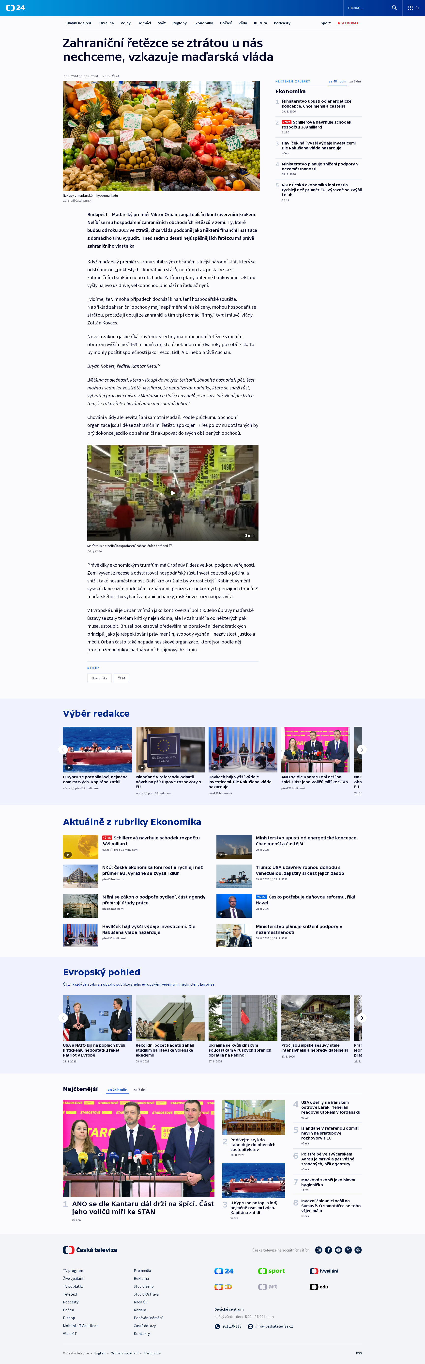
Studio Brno (144, 1286)
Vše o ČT (70, 1333)
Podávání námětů (148, 1317)
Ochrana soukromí (124, 1353)
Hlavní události (79, 22)
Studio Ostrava (146, 1294)
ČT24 (121, 678)
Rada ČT (141, 1302)
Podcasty (282, 22)
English (99, 1353)
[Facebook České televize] (329, 1250)
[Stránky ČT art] (267, 1286)
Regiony (180, 22)
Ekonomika (203, 22)
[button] (172, 493)
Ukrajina (106, 22)
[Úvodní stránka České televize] (90, 1250)
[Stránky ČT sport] (271, 1270)
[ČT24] (15, 8)
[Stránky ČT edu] (319, 1286)
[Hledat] (394, 8)
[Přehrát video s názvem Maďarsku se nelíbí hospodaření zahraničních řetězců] (173, 493)
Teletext (70, 1294)
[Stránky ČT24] (223, 1270)
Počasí (226, 22)
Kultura (260, 22)
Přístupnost (152, 1353)
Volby (126, 22)
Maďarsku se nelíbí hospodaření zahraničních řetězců (127, 546)
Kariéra (140, 1309)
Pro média (142, 1270)
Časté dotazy (145, 1325)
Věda (243, 22)
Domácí (144, 22)
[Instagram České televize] (319, 1250)
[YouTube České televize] (338, 1250)
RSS (359, 1353)
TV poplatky (73, 1286)
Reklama (141, 1278)
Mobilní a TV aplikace (80, 1325)
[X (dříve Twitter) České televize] (348, 1250)
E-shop (69, 1317)
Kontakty (142, 1333)
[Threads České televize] (358, 1250)
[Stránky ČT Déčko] (223, 1286)
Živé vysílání (73, 1278)
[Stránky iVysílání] (324, 1270)
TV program (73, 1270)
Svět (162, 22)
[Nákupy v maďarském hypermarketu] (161, 136)
